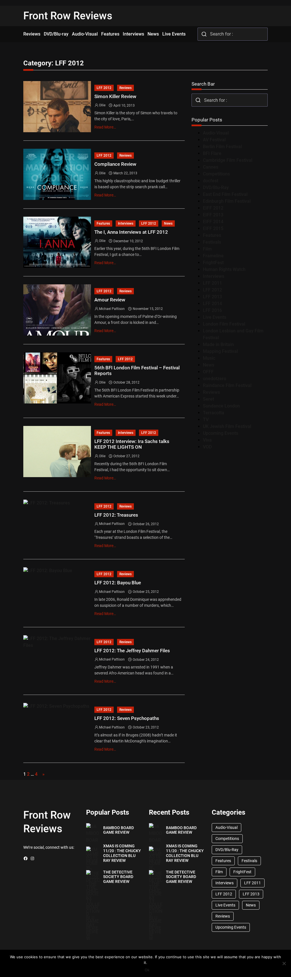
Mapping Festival (220, 351)
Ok (147, 970)
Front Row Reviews (67, 16)
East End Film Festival (225, 194)
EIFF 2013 (213, 215)
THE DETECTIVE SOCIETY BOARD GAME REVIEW (118, 877)
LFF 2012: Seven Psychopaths (126, 718)
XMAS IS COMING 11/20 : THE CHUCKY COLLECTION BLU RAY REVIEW (122, 853)
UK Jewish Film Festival (227, 426)
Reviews (125, 88)
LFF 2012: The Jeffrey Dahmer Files (132, 650)
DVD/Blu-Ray (216, 187)
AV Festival (214, 139)
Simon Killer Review (115, 96)
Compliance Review (115, 164)
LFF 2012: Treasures (116, 515)
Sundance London (221, 406)
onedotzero (214, 378)
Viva (207, 440)
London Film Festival (224, 324)
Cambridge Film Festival (227, 160)
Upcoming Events (220, 433)
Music (209, 358)
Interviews (125, 223)
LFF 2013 (212, 296)
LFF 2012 (104, 88)
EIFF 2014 (213, 221)
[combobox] (233, 34)
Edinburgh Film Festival (227, 201)
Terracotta (213, 412)
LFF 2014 (212, 303)
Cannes (210, 167)
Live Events (214, 317)
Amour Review (109, 300)
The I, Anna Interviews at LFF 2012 (131, 232)
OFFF (208, 371)
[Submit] (204, 34)
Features (103, 223)
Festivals (212, 242)
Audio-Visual (216, 133)
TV (206, 419)
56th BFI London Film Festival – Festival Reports (137, 370)
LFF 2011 (212, 283)
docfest (210, 180)
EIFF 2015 (213, 228)
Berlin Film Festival (222, 146)
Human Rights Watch (224, 269)
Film (207, 249)
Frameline (213, 255)
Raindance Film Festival (227, 385)
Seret (208, 399)
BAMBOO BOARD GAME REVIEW (118, 830)
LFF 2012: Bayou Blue (117, 582)
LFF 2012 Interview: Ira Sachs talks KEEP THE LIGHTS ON (131, 444)
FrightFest (213, 262)
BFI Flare (212, 153)
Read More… (105, 127)
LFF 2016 (212, 310)
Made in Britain (218, 344)
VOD (207, 447)
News (168, 223)
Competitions (216, 174)
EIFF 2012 (213, 208)
